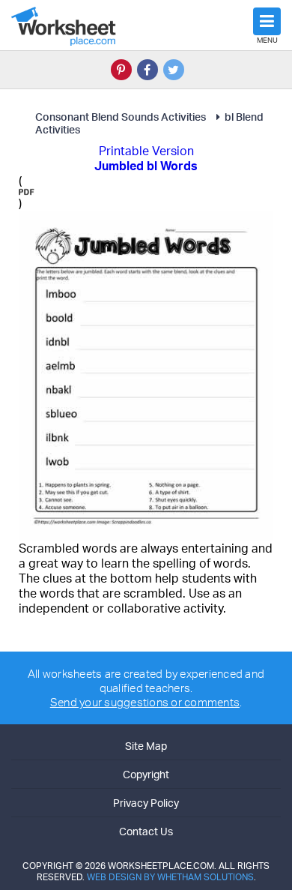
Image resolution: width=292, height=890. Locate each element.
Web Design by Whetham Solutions (170, 877)
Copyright (146, 774)
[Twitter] (173, 69)
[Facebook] (147, 69)
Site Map (146, 745)
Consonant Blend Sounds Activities (120, 116)
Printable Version (146, 150)
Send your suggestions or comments (145, 702)
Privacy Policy (146, 802)
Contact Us (146, 831)
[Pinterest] (121, 69)
